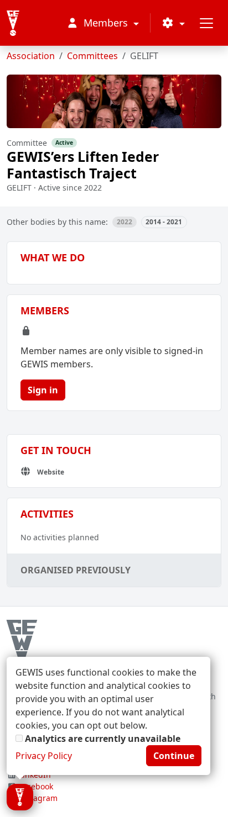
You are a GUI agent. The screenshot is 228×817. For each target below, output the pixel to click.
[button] (173, 23)
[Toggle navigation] (206, 23)
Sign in (43, 390)
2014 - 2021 (164, 221)
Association (31, 56)
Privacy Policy (43, 756)
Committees (92, 56)
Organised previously (75, 570)
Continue (173, 756)
